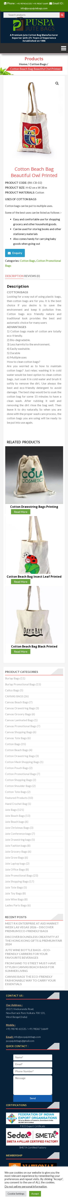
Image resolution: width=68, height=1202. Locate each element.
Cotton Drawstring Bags (20, 756)
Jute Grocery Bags (16, 851)
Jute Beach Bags (15, 815)
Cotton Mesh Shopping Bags (22, 762)
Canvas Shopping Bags (18, 732)
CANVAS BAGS (14, 696)
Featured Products (16, 797)
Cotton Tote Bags (16, 791)
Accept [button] (35, 1193)
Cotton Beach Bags (16, 750)
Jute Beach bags (14, 821)
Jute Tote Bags (14, 887)
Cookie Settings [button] (16, 1193)
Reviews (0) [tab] (32, 276)
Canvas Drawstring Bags (20, 708)
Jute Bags (11, 809)
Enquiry (17, 253)
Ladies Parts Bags (16, 905)
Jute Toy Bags (13, 893)
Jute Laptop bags (15, 863)
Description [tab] (14, 276)
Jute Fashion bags (16, 845)
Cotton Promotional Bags (20, 774)
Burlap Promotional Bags (20, 684)
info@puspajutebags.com (34, 8)
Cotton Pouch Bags (17, 768)
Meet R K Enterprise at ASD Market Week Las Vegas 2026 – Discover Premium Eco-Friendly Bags (32, 927)
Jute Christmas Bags (17, 827)
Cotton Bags (38, 64)
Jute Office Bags (15, 869)
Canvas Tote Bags (16, 738)
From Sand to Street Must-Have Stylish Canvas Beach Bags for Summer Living (30, 966)
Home (23, 64)
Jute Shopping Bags (17, 881)
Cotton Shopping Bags (18, 779)
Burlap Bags (12, 678)
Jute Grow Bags (14, 857)
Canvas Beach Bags (17, 702)
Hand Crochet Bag (16, 803)
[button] (57, 83)
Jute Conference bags (18, 833)
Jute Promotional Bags (19, 875)
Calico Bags (12, 690)
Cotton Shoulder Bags (18, 785)
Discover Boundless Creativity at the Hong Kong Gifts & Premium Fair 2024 (33, 940)
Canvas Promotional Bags (20, 726)
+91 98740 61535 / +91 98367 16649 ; (33, 3)
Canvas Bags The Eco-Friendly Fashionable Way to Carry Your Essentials (30, 980)
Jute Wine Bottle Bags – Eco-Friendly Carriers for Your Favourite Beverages (28, 953)
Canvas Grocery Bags (18, 714)
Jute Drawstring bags (18, 839)
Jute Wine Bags (14, 899)
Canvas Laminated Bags (19, 720)
